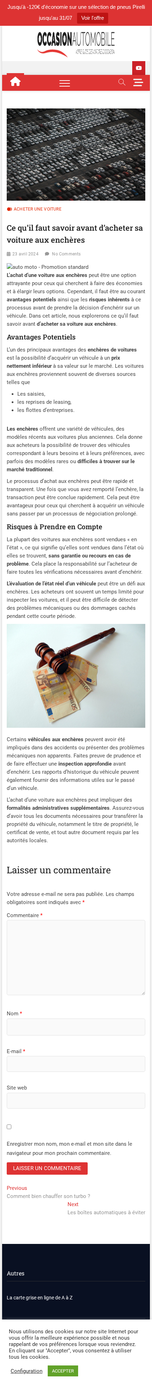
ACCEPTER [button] (63, 1371)
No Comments (66, 254)
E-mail (16, 1051)
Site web (17, 1088)
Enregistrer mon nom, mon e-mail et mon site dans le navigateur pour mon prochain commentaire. (69, 1148)
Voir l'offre (92, 18)
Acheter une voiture (38, 209)
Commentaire (24, 915)
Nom (14, 1013)
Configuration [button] (26, 1371)
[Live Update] (138, 68)
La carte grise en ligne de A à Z (39, 1297)
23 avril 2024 (25, 254)
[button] (47, 267)
